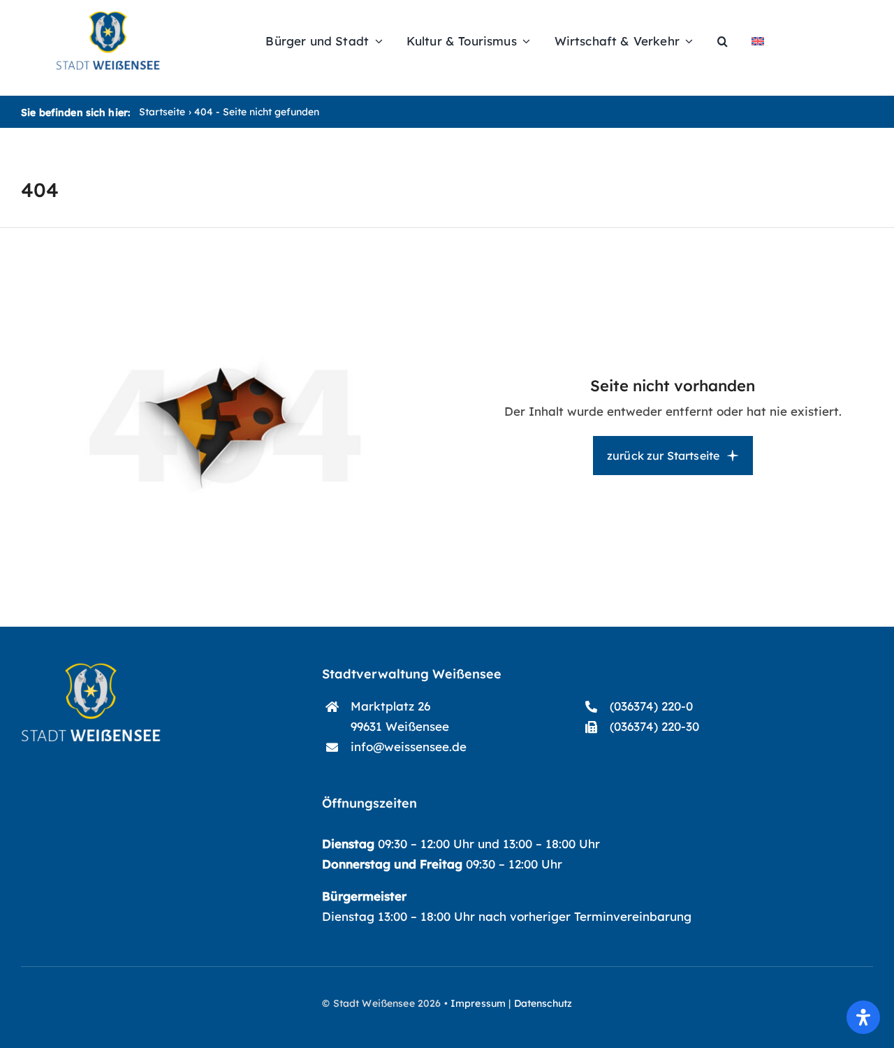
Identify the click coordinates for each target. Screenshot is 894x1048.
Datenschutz (543, 1003)
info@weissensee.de (409, 746)
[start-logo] (91, 669)
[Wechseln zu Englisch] (758, 41)
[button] (722, 41)
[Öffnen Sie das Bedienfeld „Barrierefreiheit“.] (863, 1017)
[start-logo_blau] (108, 17)
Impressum (478, 1003)
